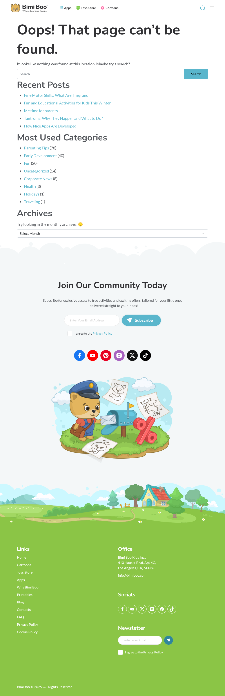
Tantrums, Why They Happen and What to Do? (63, 118)
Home (21, 557)
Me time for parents (41, 110)
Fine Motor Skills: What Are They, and (56, 95)
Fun (27, 163)
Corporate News (38, 178)
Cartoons (24, 565)
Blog (20, 602)
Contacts (24, 609)
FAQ (20, 617)
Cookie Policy (27, 632)
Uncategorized (36, 171)
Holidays (31, 194)
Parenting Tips (36, 147)
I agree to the (93, 333)
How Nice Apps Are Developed (50, 126)
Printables (25, 594)
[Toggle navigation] (212, 8)
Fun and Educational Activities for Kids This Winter (67, 102)
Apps (21, 580)
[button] (202, 8)
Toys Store (25, 572)
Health (30, 186)
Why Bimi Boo (27, 587)
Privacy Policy (102, 333)
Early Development (40, 155)
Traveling (32, 201)
